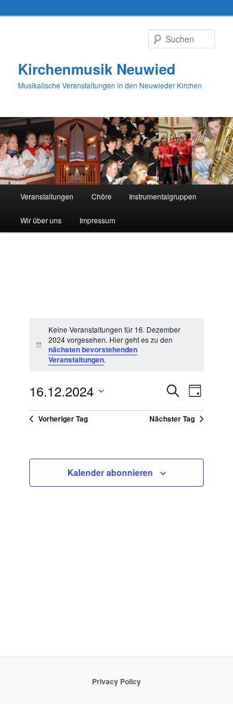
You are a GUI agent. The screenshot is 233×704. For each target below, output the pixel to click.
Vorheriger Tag (63, 418)
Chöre (101, 196)
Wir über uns (41, 220)
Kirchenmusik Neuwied (97, 69)
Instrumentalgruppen (163, 196)
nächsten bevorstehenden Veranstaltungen (92, 354)
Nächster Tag (172, 418)
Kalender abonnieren (110, 472)
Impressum (97, 220)
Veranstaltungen (46, 196)
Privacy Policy (116, 681)
